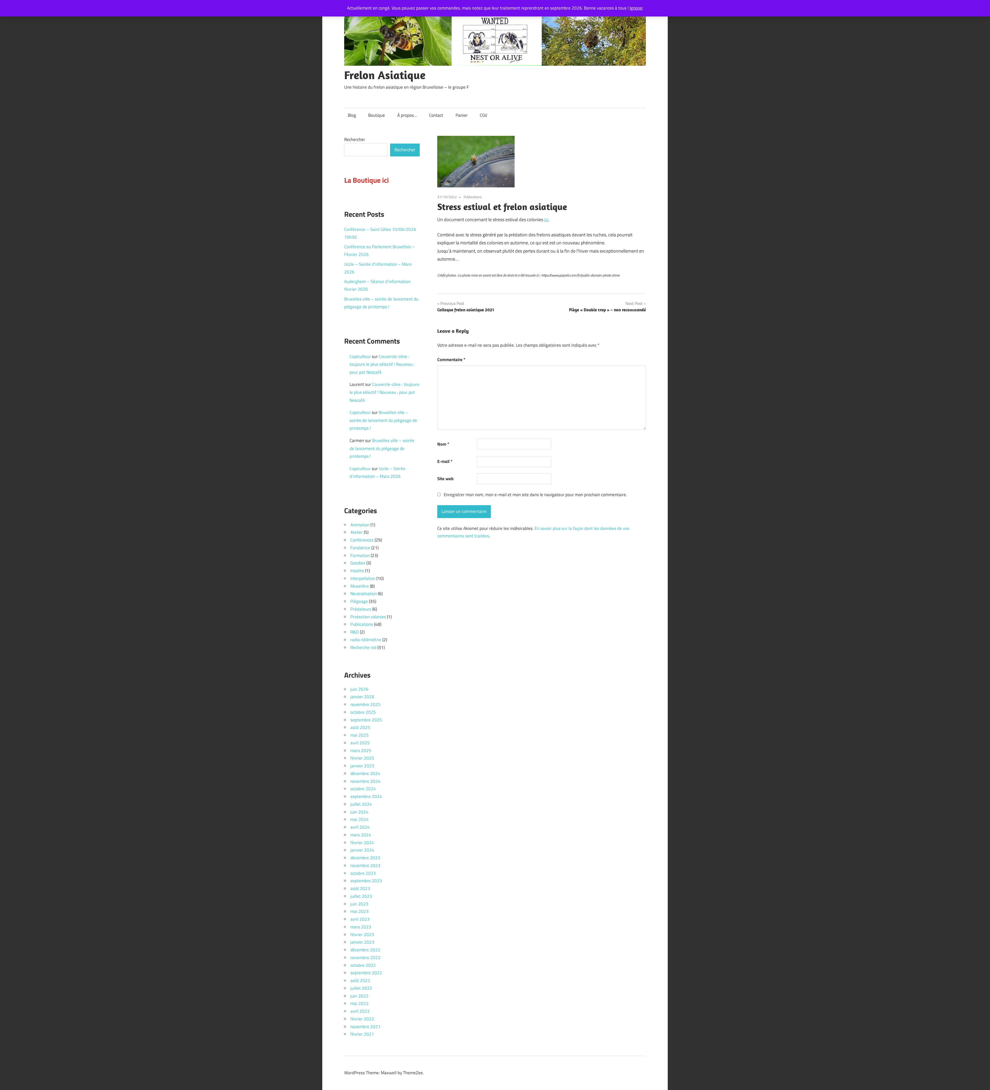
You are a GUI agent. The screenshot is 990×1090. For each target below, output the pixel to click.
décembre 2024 (365, 773)
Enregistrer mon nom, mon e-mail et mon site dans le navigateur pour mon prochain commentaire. (535, 494)
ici (546, 219)
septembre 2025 (366, 720)
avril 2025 (360, 742)
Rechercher (354, 139)
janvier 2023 (362, 942)
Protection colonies (368, 616)
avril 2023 (360, 919)
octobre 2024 (363, 788)
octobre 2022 (363, 965)
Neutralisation (363, 593)
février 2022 (362, 1019)
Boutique (376, 115)
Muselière (359, 586)
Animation (359, 524)
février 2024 (362, 842)
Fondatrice (360, 547)
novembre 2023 (365, 865)
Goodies (357, 563)
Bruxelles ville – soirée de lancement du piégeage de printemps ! (383, 420)
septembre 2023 (366, 880)
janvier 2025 (362, 765)
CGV (483, 115)
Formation (360, 555)
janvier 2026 (362, 696)
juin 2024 (359, 812)
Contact (436, 115)
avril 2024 (360, 827)
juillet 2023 (361, 896)
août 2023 (360, 888)
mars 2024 (360, 834)
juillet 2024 (361, 804)
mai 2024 (359, 819)
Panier (462, 115)
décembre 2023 (365, 857)
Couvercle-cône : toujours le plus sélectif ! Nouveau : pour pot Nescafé (382, 364)
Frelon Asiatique (384, 75)
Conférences (362, 540)
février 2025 (362, 758)
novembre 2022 (365, 957)
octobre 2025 (363, 712)
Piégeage (359, 601)
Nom (443, 444)
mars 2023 (360, 926)
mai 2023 (359, 911)
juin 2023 (359, 904)
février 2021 (362, 1034)
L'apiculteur (360, 356)
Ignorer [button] (636, 8)
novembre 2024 (365, 781)
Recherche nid (363, 647)
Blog (352, 115)
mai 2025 (359, 735)
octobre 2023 (363, 873)
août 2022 (360, 980)
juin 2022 (359, 996)
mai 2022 (359, 1003)
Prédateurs (360, 609)
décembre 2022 (365, 949)
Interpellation (362, 578)
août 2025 (360, 727)
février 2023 (362, 934)
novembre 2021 (365, 1026)
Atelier (356, 532)
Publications (473, 196)
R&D (354, 632)
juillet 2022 (361, 988)
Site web (445, 478)
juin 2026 (359, 689)
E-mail (444, 461)
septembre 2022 (366, 972)
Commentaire (451, 359)
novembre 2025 (365, 704)
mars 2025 (360, 750)
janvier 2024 (362, 850)
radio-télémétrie (365, 639)
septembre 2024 (366, 796)
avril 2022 (360, 1011)
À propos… (407, 115)
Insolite (357, 570)
